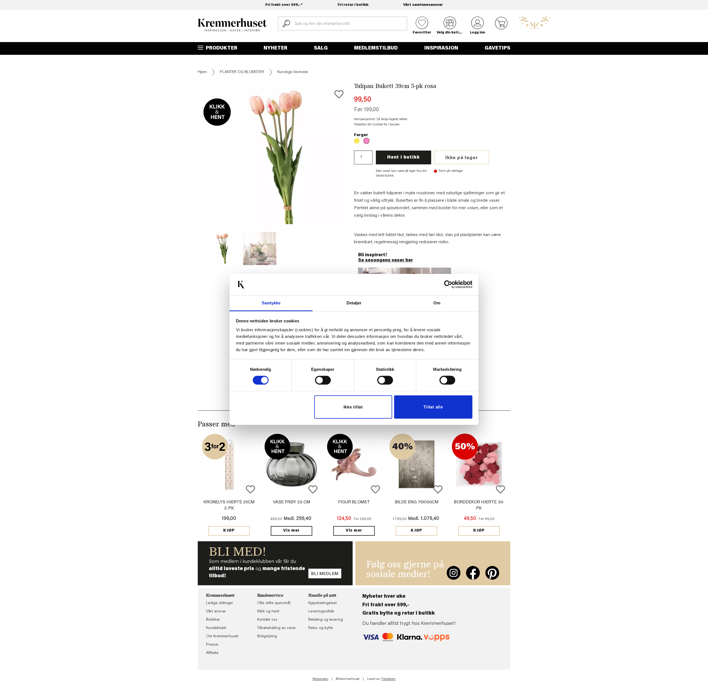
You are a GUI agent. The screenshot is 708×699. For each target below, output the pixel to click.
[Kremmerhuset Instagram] (453, 573)
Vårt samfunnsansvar (423, 5)
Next (357, 174)
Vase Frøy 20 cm (291, 502)
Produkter (221, 48)
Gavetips (497, 48)
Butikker (213, 620)
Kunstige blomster (292, 72)
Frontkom (388, 679)
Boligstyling (267, 636)
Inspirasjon (441, 48)
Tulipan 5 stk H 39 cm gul (357, 141)
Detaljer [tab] (354, 303)
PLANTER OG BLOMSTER (242, 72)
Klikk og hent (268, 611)
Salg (321, 48)
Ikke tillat (353, 407)
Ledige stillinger (219, 603)
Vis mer (291, 531)
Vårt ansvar (216, 611)
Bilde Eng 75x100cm (416, 502)
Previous (193, 174)
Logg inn (477, 32)
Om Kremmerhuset (222, 636)
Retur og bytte (320, 628)
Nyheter (275, 48)
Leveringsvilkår (321, 611)
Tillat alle (433, 407)
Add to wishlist (250, 489)
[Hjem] (232, 25)
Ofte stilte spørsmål (273, 603)
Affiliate (212, 653)
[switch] (323, 380)
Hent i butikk (403, 157)
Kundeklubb (216, 628)
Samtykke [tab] (271, 303)
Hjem (202, 72)
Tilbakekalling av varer (276, 628)
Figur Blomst (354, 502)
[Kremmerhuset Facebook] (473, 573)
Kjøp (229, 531)
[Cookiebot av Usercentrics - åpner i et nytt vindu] (448, 284)
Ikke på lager (461, 158)
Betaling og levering (325, 620)
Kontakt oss (267, 620)
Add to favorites (338, 94)
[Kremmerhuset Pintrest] (492, 573)
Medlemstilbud (376, 48)
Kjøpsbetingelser (322, 603)
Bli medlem (325, 574)
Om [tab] (436, 303)
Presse (212, 645)
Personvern (320, 679)
